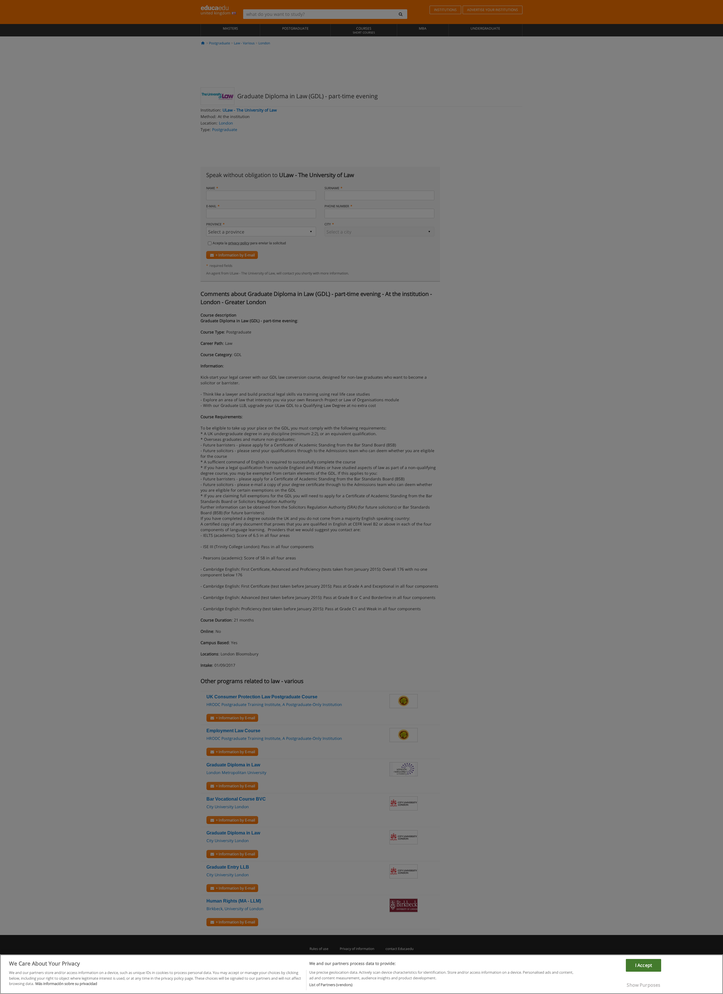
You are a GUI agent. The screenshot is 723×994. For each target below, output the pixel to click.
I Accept (643, 965)
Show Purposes (643, 985)
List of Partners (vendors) (330, 984)
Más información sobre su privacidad (66, 983)
